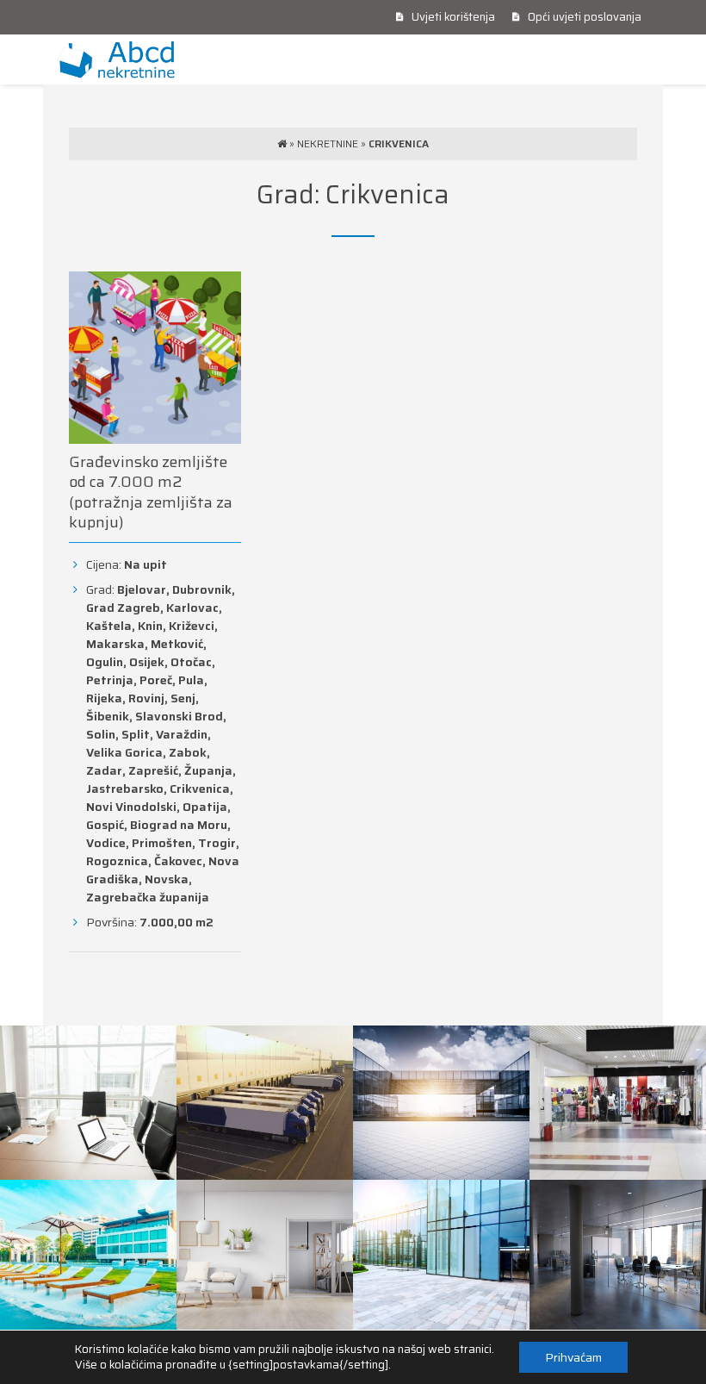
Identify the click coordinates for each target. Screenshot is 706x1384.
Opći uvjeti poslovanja (583, 17)
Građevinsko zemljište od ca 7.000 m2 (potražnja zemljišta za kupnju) (150, 492)
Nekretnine (327, 143)
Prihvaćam (573, 1357)
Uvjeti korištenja (452, 17)
